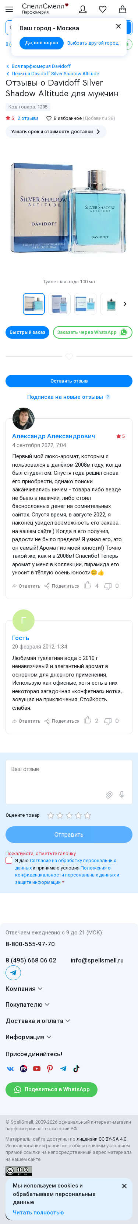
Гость (20, 638)
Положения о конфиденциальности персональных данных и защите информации (67, 875)
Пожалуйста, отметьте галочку (41, 853)
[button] (13, 304)
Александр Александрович (53, 436)
